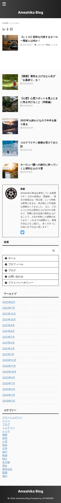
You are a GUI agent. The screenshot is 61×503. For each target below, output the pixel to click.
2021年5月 (8, 342)
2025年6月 (8, 302)
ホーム (12, 258)
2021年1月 (8, 354)
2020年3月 (8, 394)
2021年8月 (8, 331)
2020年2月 (8, 400)
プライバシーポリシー (20, 282)
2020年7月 (8, 383)
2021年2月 (8, 348)
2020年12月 (9, 360)
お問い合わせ (15, 276)
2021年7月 (8, 336)
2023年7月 (8, 307)
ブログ (12, 270)
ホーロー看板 (44, 44)
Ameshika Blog (30, 12)
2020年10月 (9, 371)
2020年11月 (9, 365)
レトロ (54, 44)
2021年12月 (9, 313)
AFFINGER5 (47, 498)
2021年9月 (8, 325)
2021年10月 (9, 319)
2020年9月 (8, 377)
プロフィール (15, 264)
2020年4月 (8, 389)
